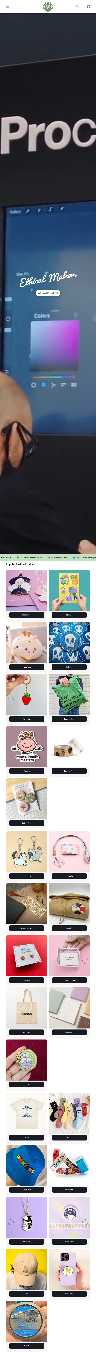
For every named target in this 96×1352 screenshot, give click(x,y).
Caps (26, 1293)
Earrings (27, 980)
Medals (27, 1345)
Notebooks (69, 1032)
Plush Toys (27, 667)
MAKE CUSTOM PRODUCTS (48, 292)
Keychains (27, 719)
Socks (69, 1137)
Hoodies (69, 928)
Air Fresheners (69, 980)
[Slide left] (11, 699)
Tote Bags (26, 1032)
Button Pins (26, 823)
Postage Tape (69, 771)
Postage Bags (69, 719)
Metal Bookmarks (26, 928)
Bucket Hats (26, 1189)
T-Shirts (27, 1137)
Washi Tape (69, 1241)
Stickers (69, 615)
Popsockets (69, 1293)
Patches (69, 667)
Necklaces (26, 1241)
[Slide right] (85, 699)
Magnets (27, 771)
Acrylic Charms (26, 876)
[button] (7, 6)
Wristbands (69, 1189)
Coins (27, 1084)
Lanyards (69, 876)
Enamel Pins (26, 615)
